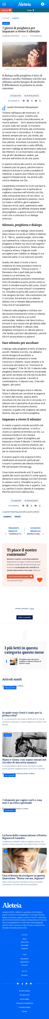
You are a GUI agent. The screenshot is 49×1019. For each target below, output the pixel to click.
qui (29, 466)
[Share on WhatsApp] (40, 101)
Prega (29, 10)
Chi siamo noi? (24, 995)
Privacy (24, 1011)
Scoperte (24, 949)
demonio (8, 735)
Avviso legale (24, 999)
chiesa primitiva (10, 688)
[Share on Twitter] (32, 101)
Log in (32, 609)
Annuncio (24, 965)
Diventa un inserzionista (24, 1003)
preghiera (15, 18)
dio (6, 851)
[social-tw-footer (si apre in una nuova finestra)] (27, 984)
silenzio (18, 516)
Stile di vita (24, 942)
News (24, 939)
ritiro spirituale (10, 775)
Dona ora (5, 10)
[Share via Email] (36, 101)
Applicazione (24, 962)
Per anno (24, 975)
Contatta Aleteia (24, 1007)
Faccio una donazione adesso (18, 576)
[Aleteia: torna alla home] (24, 4)
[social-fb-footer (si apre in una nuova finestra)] (22, 984)
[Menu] (9, 4)
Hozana (24, 36)
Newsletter (24, 959)
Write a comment (24, 617)
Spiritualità (6, 18)
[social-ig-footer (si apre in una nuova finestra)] (31, 984)
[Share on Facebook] (24, 101)
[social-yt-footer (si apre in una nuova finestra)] (18, 984)
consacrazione (10, 810)
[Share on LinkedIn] (28, 101)
